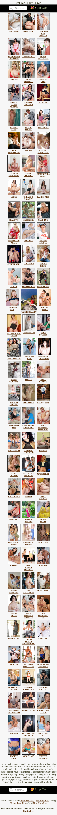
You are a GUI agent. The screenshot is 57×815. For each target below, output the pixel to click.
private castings (28, 104)
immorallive (14, 359)
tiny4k (28, 380)
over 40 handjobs (14, 175)
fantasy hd (43, 197)
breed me (28, 31)
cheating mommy (28, 198)
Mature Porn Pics (18, 803)
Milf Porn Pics (42, 800)
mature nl (28, 220)
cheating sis (43, 734)
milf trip (29, 264)
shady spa (43, 542)
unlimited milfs (13, 242)
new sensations (14, 151)
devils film (28, 710)
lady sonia (14, 497)
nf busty (14, 519)
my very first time (43, 151)
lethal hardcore (28, 688)
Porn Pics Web (27, 800)
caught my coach (43, 711)
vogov (13, 287)
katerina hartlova (28, 665)
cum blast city (43, 81)
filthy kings (44, 309)
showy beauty (28, 520)
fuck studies (43, 334)
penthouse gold (14, 688)
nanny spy (43, 639)
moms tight (43, 520)
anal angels (43, 498)
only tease (43, 287)
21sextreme (43, 403)
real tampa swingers (28, 426)
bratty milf (14, 757)
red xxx (14, 664)
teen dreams (14, 475)
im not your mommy (14, 105)
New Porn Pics (40, 803)
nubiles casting (14, 404)
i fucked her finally (43, 33)
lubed (14, 197)
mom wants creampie (14, 58)
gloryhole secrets (28, 734)
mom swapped (28, 81)
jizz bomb (28, 403)
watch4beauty (29, 312)
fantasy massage (43, 757)
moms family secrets (28, 567)
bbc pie (28, 150)
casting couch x (28, 175)
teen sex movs (14, 614)
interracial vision (14, 335)
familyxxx (13, 639)
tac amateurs (28, 591)
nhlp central (14, 381)
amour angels (43, 242)
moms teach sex (43, 58)
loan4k (43, 451)
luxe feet (43, 103)
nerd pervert (13, 591)
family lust (14, 129)
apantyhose (43, 474)
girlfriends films (43, 175)
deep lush (14, 31)
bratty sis (43, 128)
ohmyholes (28, 287)
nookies (14, 565)
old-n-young (28, 129)
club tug (43, 220)
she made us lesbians (14, 711)
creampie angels (28, 543)
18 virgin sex (12, 309)
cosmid (14, 733)
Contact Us (28, 811)
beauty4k (14, 220)
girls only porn (14, 543)
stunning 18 (29, 333)
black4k (43, 565)
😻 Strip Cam (38, 7)
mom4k (28, 497)
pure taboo (43, 590)
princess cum (29, 357)
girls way (28, 756)
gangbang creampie (43, 357)
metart (28, 241)
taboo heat (14, 451)
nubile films (43, 265)
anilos (14, 80)
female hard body (28, 452)
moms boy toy (14, 426)
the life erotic (43, 688)
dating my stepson (28, 475)
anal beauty (43, 381)
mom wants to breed (43, 665)
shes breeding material (43, 427)
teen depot (28, 57)
